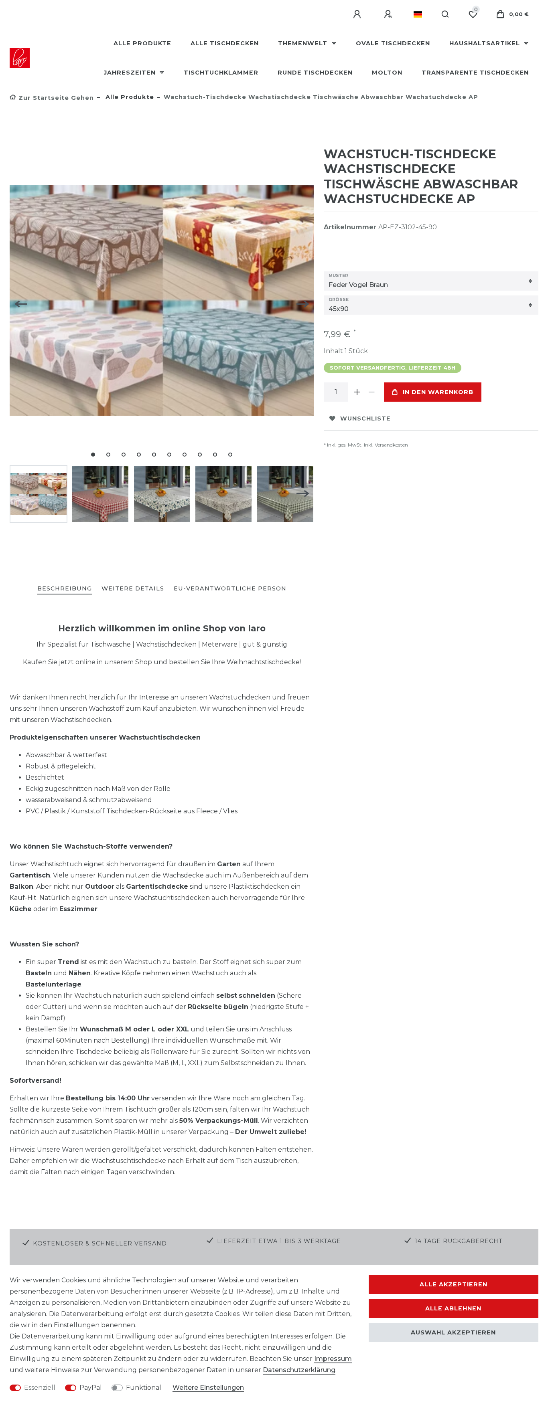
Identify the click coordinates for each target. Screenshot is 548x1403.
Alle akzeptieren (453, 1284)
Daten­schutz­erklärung (299, 1370)
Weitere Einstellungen (208, 1387)
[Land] (418, 14)
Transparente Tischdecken (475, 72)
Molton (387, 72)
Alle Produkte (142, 43)
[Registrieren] (389, 14)
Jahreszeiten (131, 72)
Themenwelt (303, 43)
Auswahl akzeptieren (453, 1332)
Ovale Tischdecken (393, 43)
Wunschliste (365, 418)
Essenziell (39, 1387)
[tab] (64, 589)
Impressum (333, 1359)
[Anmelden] (358, 14)
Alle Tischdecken (225, 43)
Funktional (143, 1387)
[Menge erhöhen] (357, 392)
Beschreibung (64, 588)
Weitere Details (132, 588)
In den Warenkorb (438, 392)
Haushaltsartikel (485, 43)
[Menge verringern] (372, 392)
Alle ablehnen (453, 1308)
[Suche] (445, 14)
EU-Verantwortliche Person (230, 588)
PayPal (90, 1387)
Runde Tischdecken (315, 72)
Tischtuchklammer (221, 72)
